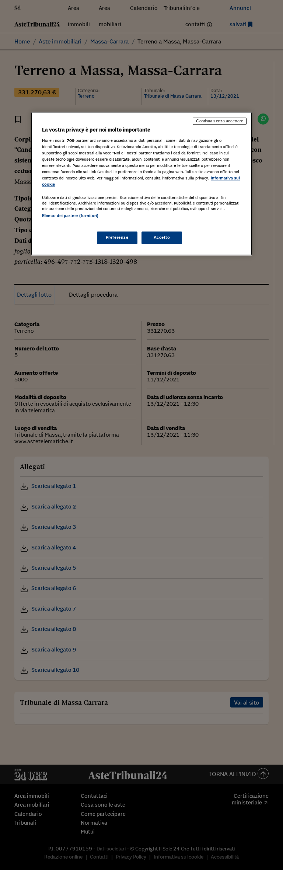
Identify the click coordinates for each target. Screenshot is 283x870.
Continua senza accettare (219, 121)
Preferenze (117, 237)
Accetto (162, 237)
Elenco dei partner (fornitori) (70, 216)
